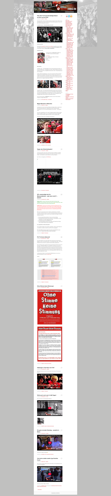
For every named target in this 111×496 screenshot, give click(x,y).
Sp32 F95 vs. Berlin (69, 77)
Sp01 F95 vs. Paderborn (70, 59)
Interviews (60, 485)
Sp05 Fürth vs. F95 (44, 485)
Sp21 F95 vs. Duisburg (70, 70)
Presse (67, 90)
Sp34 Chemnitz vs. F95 (70, 85)
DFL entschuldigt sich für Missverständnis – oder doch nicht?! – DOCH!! (47, 196)
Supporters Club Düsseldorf (69, 98)
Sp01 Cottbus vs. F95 (69, 49)
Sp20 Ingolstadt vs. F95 (70, 44)
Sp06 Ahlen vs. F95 (69, 63)
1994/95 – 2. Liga (68, 84)
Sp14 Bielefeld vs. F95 (70, 52)
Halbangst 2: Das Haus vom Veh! (45, 367)
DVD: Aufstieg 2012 (68, 22)
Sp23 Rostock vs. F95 (69, 83)
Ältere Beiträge (39, 489)
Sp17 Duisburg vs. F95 (70, 43)
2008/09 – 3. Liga (68, 76)
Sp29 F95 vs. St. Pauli (70, 72)
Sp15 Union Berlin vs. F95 (70, 42)
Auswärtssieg (53, 485)
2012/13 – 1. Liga (68, 26)
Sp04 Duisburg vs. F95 (70, 61)
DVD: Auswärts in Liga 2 (69, 24)
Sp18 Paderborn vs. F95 (70, 69)
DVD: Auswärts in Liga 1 (45, 99)
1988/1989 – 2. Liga (68, 88)
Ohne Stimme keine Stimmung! (45, 286)
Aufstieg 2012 (43, 46)
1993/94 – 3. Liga (68, 86)
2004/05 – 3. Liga (68, 80)
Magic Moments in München (44, 103)
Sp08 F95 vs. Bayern (69, 31)
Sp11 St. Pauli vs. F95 (70, 81)
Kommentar (46, 391)
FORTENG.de (49, 156)
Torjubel (38, 486)
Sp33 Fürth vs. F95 (69, 46)
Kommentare (50, 99)
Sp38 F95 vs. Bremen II (70, 79)
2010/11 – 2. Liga (68, 48)
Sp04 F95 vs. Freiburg (70, 28)
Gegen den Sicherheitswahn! (44, 149)
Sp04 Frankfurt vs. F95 (70, 38)
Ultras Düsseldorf (68, 99)
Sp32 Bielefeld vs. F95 (70, 74)
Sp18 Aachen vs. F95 (69, 87)
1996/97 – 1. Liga (68, 82)
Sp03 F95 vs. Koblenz (70, 60)
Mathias (47, 105)
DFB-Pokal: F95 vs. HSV (70, 58)
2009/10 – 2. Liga (68, 57)
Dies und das (43, 190)
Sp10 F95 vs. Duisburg (70, 51)
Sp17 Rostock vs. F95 (69, 68)
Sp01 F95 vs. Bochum (70, 35)
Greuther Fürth (57, 485)
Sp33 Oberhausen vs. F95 (70, 75)
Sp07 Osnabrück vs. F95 (70, 50)
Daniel (47, 396)
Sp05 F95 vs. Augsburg (70, 62)
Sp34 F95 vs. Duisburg (70, 47)
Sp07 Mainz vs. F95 (44, 454)
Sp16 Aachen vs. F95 (69, 54)
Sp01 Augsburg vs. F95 (70, 27)
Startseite (38, 11)
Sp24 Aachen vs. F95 (69, 71)
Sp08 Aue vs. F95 (69, 39)
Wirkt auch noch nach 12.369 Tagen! (46, 395)
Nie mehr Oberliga (50, 46)
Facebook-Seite (49, 254)
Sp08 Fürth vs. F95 (69, 64)
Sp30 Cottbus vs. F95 (69, 73)
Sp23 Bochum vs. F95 (70, 55)
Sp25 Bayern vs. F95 (69, 32)
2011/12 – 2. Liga (68, 33)
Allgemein (43, 363)
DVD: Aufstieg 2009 (68, 25)
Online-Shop (48, 55)
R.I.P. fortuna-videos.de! (43, 237)
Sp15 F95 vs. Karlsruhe (70, 53)
